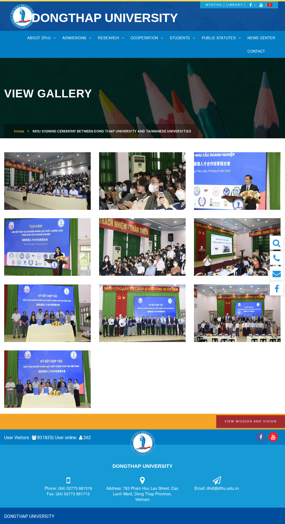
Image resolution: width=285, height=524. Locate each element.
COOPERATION (144, 37)
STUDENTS (180, 37)
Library (234, 4)
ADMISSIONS (74, 37)
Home (19, 131)
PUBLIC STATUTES (219, 37)
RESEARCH (108, 37)
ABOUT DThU (39, 37)
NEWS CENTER (261, 37)
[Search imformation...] (277, 243)
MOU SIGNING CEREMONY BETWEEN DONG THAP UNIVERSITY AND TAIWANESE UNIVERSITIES (112, 131)
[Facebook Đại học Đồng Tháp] (277, 289)
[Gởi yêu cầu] (277, 273)
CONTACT (256, 51)
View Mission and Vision (251, 421)
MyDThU (214, 4)
